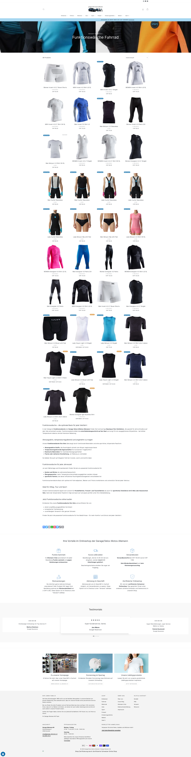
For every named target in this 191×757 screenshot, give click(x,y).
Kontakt (136, 699)
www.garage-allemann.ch (59, 683)
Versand (136, 704)
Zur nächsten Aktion (95, 683)
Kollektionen (98, 33)
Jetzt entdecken (131, 683)
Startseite (91, 33)
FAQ (135, 701)
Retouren (136, 707)
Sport (92, 15)
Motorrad (79, 15)
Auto (87, 15)
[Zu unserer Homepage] (60, 663)
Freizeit (100, 15)
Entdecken (64, 15)
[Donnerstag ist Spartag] (95, 663)
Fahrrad (72, 15)
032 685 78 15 (47, 735)
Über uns (120, 699)
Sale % (127, 15)
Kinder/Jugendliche (110, 15)
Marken (120, 15)
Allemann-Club (122, 704)
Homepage (67, 740)
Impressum (121, 709)
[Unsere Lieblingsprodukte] (131, 663)
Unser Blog (121, 701)
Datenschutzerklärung (124, 707)
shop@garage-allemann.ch (50, 734)
